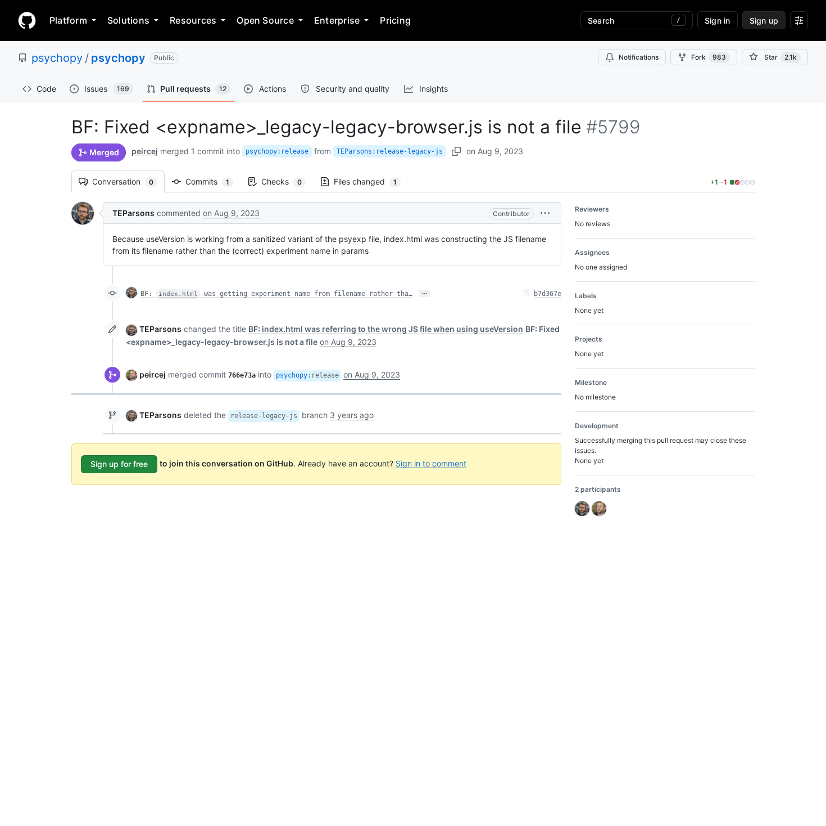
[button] (545, 213)
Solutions (128, 20)
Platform (68, 20)
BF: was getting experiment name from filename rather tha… (276, 294)
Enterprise (337, 20)
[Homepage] (27, 20)
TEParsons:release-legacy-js (390, 151)
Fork (708, 57)
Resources (193, 20)
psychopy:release (277, 151)
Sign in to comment (431, 463)
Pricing (395, 20)
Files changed (371, 181)
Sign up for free (119, 464)
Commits (212, 181)
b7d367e (547, 294)
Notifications (639, 57)
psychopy (57, 58)
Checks (287, 181)
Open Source (265, 20)
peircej (144, 151)
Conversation (128, 181)
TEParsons (133, 213)
